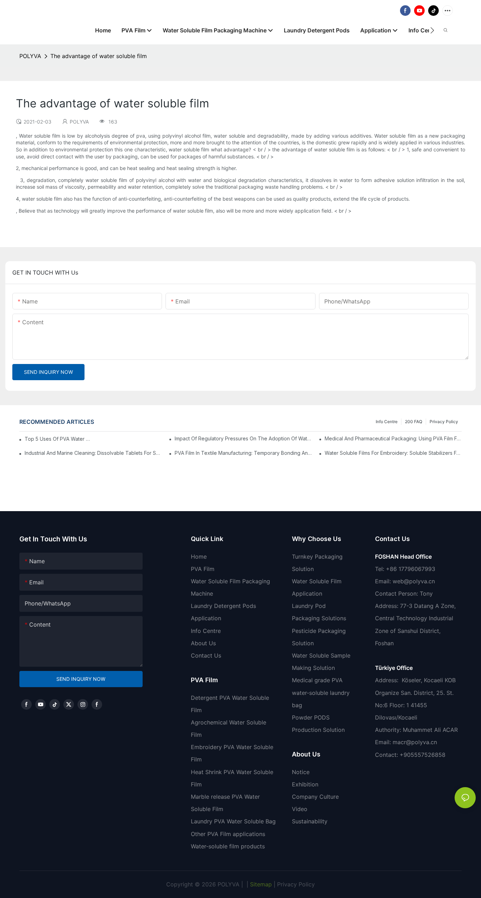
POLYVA (30, 55)
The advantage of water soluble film (98, 55)
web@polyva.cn (414, 581)
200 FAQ (413, 421)
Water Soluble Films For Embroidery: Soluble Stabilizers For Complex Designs (393, 453)
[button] (432, 30)
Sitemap (260, 884)
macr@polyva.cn (416, 742)
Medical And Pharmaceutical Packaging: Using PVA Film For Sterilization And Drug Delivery (393, 438)
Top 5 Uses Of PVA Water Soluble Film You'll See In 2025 (57, 439)
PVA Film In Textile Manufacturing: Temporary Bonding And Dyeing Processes (243, 453)
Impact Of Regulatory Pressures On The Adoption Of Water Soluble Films (243, 438)
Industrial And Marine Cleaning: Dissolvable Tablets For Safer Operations (93, 453)
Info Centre (387, 421)
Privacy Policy (444, 421)
